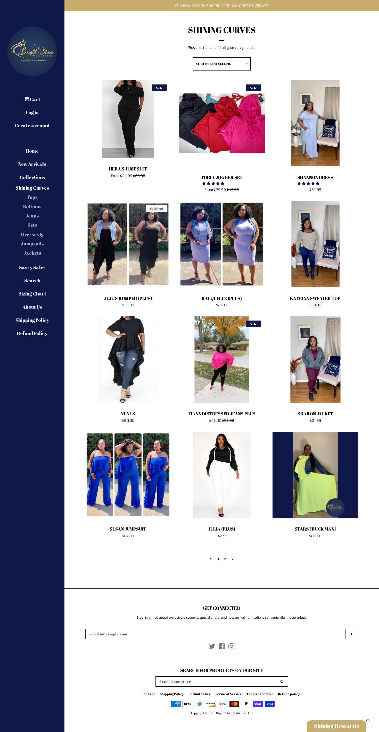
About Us (32, 307)
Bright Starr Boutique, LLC (233, 713)
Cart (34, 99)
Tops (32, 197)
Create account (32, 125)
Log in (32, 112)
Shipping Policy (32, 320)
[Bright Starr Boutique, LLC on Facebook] (222, 647)
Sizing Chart (32, 294)
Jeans (32, 216)
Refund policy (289, 694)
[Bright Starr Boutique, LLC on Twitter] (212, 647)
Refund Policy (32, 333)
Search (32, 280)
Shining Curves (32, 188)
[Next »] (232, 559)
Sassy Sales (32, 267)
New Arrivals (32, 164)
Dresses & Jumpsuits (32, 239)
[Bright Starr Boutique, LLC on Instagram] (231, 647)
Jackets (32, 253)
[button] (213, 183)
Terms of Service (228, 694)
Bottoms (32, 206)
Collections (32, 177)
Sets (32, 225)
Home (32, 151)
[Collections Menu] (48, 176)
